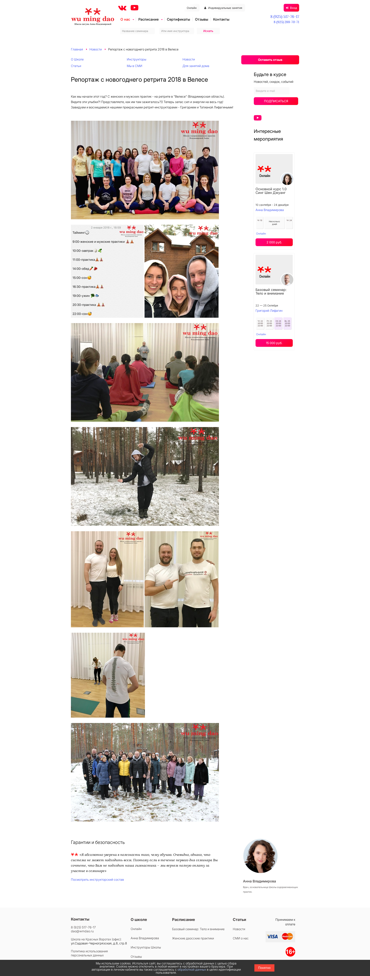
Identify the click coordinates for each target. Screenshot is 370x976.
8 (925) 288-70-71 (286, 22)
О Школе (77, 59)
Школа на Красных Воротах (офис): (96, 939)
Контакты (221, 19)
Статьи (76, 66)
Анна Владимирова (270, 210)
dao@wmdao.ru (82, 931)
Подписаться (276, 101)
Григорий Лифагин (269, 310)
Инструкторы (136, 59)
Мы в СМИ (134, 66)
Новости (95, 49)
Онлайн (192, 7)
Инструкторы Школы (146, 947)
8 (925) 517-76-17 (284, 16)
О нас (125, 19)
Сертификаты (178, 19)
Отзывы (201, 19)
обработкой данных (191, 969)
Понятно (264, 967)
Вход (293, 8)
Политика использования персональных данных (89, 953)
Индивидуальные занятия (225, 7)
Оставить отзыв (270, 60)
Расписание (148, 19)
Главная (77, 49)
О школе (139, 919)
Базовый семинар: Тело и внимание (271, 291)
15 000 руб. (274, 343)
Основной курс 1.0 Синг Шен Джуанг (271, 191)
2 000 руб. (274, 242)
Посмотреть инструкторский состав (97, 879)
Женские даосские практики (193, 938)
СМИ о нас (241, 938)
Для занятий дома (195, 66)
